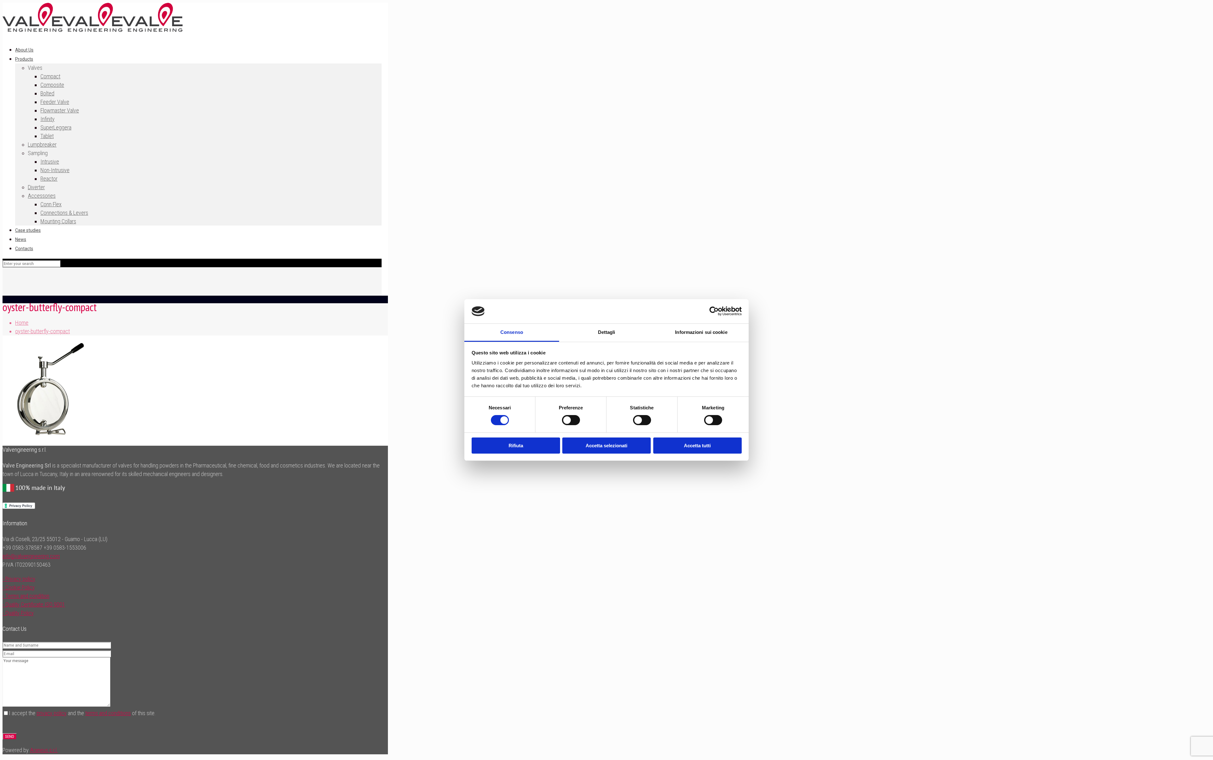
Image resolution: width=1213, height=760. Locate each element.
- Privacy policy (19, 579)
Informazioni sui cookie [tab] (701, 332)
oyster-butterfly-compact (42, 331)
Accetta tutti (697, 445)
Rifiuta (516, 445)
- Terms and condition (26, 596)
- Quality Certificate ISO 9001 (34, 604)
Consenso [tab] (511, 332)
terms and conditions (108, 713)
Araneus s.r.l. (44, 750)
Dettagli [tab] (606, 332)
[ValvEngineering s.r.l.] (93, 30)
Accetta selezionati (606, 445)
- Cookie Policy (19, 587)
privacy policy (52, 713)
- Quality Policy (18, 613)
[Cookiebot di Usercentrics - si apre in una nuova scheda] (714, 311)
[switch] (571, 420)
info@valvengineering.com (31, 556)
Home (21, 322)
